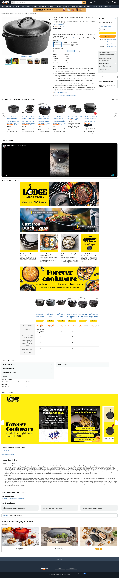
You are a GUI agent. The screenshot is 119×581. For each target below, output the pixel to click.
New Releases (42, 6)
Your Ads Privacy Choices (77, 573)
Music (100, 6)
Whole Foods (57, 6)
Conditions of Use (39, 573)
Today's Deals (66, 6)
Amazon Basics (26, 6)
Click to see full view (26, 56)
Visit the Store (107, 441)
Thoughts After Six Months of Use (16, 147)
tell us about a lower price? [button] (19, 386)
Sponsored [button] (3, 524)
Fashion (89, 6)
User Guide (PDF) (6, 451)
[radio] (8, 61)
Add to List (101, 77)
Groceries (50, 6)
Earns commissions (21, 145)
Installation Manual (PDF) (7, 454)
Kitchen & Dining (13, 13)
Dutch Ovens (33, 13)
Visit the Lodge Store (58, 24)
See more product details (60, 92)
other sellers (72, 38)
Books (73, 6)
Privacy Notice (47, 573)
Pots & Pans (26, 13)
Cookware (20, 13)
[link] (13, 120)
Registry (95, 6)
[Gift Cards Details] (82, 6)
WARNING (5, 515)
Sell (85, 6)
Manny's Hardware (111, 39)
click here (41, 381)
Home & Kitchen (5, 13)
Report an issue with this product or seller (65, 95)
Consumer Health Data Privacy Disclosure (61, 573)
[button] (3, 6)
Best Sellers (34, 6)
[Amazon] (5, 2)
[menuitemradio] (113, 175)
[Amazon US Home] (44, 568)
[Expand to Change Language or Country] (64, 568)
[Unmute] (116, 175)
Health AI (8, 6)
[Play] (3, 175)
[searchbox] (48, 2)
